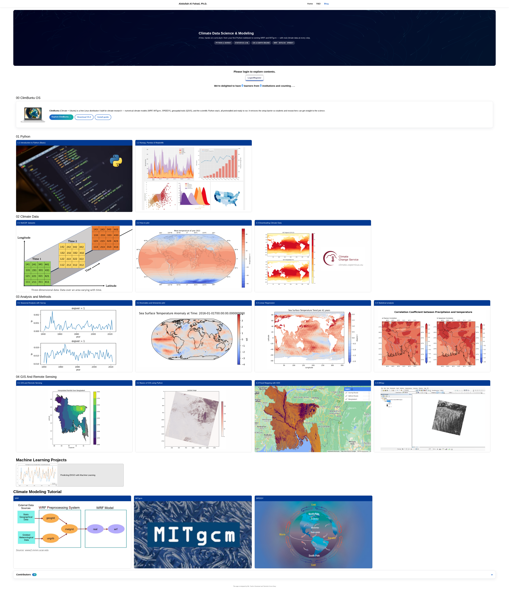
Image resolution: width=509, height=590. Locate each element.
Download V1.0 (84, 117)
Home (310, 4)
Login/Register (254, 78)
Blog (327, 3)
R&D (318, 4)
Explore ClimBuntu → (61, 117)
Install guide (103, 117)
